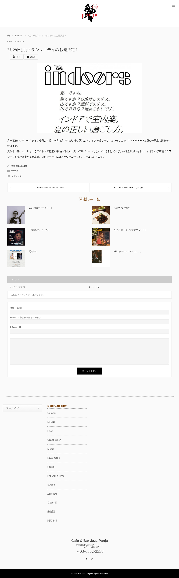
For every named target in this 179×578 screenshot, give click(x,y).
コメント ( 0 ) (94, 287)
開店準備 (52, 520)
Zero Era (52, 493)
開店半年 (33, 251)
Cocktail (51, 413)
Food (50, 430)
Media (50, 448)
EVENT (10, 42)
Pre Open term (55, 475)
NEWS (51, 466)
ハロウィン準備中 (122, 208)
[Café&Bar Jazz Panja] (89, 25)
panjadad (22, 166)
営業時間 (52, 502)
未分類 (51, 511)
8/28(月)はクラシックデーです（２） (131, 229)
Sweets (51, 484)
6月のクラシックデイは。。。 (128, 251)
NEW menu (53, 457)
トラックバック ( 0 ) (16, 287)
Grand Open (54, 439)
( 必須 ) (16, 308)
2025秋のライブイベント (41, 208)
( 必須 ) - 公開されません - (25, 317)
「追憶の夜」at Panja (39, 229)
